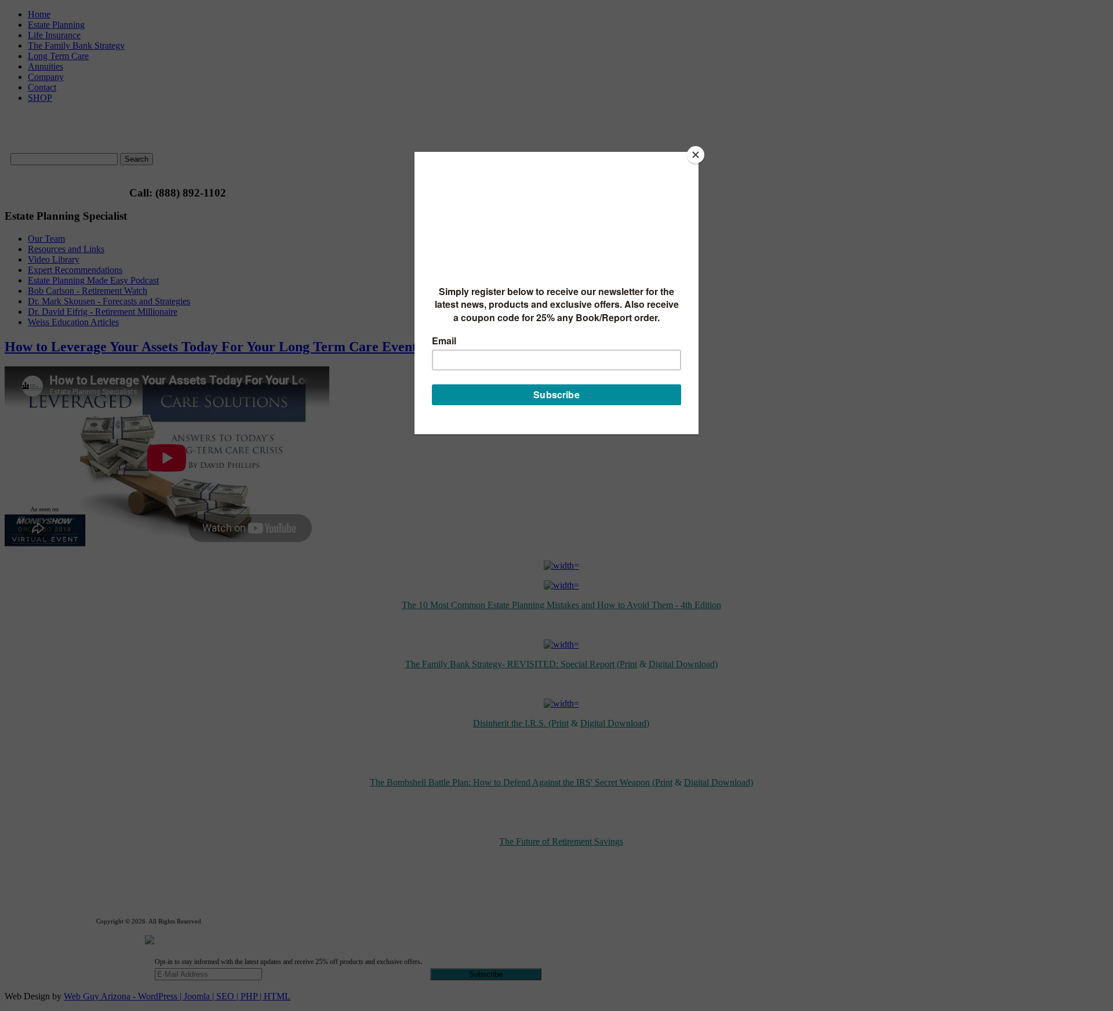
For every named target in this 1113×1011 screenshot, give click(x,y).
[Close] (695, 154)
